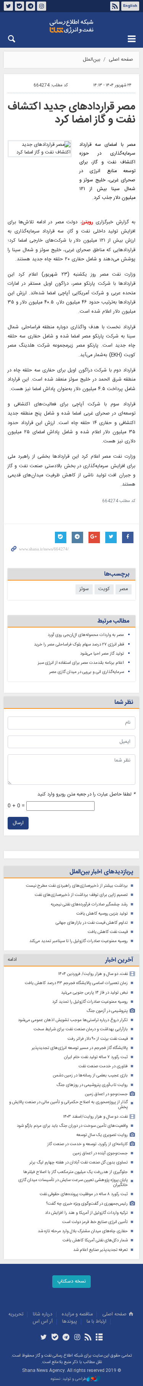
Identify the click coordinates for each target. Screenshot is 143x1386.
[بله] (54, 1338)
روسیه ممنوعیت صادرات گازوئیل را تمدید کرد (90, 1001)
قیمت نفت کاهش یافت (108, 931)
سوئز (84, 589)
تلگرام (30, 6)
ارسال (18, 823)
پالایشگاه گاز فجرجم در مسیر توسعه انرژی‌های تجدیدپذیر (80, 1048)
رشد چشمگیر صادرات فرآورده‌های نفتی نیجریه (89, 904)
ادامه (12, 960)
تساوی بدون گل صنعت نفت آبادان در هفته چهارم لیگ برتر (78, 1162)
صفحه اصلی (121, 60)
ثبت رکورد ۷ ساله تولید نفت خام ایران (96, 1057)
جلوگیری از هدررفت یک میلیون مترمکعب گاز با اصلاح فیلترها (75, 1172)
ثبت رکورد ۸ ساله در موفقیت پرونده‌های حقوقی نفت (84, 1194)
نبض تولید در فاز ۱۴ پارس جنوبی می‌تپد (94, 992)
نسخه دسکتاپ (71, 1282)
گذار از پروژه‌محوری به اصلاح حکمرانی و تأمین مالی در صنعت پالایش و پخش (68, 1105)
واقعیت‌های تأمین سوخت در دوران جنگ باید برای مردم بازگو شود (72, 1125)
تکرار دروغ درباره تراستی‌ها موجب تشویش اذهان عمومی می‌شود (73, 1020)
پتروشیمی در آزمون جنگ (107, 1010)
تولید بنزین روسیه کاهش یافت (102, 913)
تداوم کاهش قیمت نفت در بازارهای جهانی (92, 922)
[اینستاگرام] (77, 1338)
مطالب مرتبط (113, 621)
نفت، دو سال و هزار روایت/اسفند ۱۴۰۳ (95, 1116)
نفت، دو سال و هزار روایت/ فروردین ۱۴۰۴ (93, 973)
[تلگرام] (66, 1338)
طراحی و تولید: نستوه (69, 1379)
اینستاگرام (41, 6)
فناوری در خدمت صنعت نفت (103, 1066)
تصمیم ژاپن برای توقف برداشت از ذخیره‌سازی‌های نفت (81, 894)
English (130, 6)
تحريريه (15, 1314)
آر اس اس (43, 1322)
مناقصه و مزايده (77, 1314)
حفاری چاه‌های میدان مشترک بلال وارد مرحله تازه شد (83, 1231)
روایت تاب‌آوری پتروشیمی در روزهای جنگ (92, 1085)
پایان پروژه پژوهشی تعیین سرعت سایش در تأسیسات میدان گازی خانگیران (73, 1183)
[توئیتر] (43, 1338)
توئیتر (8, 6)
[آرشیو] (99, 1338)
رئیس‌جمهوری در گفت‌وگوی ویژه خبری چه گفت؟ (87, 1203)
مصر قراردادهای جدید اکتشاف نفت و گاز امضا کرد (71, 113)
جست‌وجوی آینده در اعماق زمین (100, 1153)
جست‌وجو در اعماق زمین (106, 1094)
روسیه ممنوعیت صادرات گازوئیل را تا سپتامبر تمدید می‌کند (78, 941)
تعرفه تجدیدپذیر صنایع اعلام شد (100, 1249)
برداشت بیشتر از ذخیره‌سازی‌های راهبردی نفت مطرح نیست (77, 885)
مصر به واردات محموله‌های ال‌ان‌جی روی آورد (86, 634)
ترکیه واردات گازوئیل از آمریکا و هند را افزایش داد (86, 1212)
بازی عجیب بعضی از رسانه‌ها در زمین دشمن (90, 1075)
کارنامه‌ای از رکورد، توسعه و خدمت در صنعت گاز (87, 1144)
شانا (71, 26)
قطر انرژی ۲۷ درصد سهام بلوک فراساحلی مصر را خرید (79, 644)
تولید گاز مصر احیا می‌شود (102, 653)
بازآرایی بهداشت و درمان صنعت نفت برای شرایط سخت (81, 1029)
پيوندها (69, 1322)
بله (19, 6)
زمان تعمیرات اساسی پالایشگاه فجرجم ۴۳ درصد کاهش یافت (76, 983)
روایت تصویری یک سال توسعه (102, 1135)
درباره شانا (42, 1314)
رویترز (87, 222)
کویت (104, 589)
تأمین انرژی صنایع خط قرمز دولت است (95, 1222)
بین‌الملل (91, 60)
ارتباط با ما (96, 1322)
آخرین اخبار (119, 960)
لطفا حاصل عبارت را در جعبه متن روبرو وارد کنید (86, 794)
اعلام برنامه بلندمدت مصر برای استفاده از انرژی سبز (81, 662)
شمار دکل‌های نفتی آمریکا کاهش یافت (95, 1240)
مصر (123, 589)
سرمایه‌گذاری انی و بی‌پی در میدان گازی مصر (86, 672)
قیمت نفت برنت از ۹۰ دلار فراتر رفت (97, 1038)
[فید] (88, 1338)
